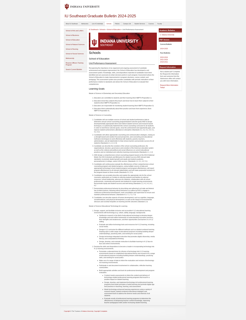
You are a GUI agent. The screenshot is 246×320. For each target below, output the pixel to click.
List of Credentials (97, 23)
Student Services (139, 23)
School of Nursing (72, 49)
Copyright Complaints (100, 311)
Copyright (67, 311)
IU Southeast (93, 29)
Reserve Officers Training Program (74, 64)
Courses (151, 23)
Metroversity (70, 58)
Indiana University (168, 35)
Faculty (159, 23)
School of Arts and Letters (74, 31)
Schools (108, 23)
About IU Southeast (72, 23)
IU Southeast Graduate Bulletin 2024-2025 (100, 16)
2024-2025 (164, 49)
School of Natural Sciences (75, 44)
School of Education (73, 40)
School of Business (72, 35)
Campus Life (127, 23)
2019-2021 (164, 62)
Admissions (84, 23)
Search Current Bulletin (74, 69)
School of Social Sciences (75, 54)
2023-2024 (164, 57)
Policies (117, 23)
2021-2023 (164, 60)
